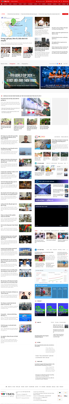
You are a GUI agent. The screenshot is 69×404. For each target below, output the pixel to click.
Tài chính (52, 322)
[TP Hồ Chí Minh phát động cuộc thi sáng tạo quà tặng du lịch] (25, 185)
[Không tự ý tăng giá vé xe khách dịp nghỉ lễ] (63, 236)
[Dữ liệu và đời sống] (45, 181)
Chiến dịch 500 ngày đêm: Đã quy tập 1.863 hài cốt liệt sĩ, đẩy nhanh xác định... (28, 55)
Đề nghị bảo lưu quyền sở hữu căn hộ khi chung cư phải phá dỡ (58, 331)
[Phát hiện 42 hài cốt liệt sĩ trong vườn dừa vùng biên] (6, 121)
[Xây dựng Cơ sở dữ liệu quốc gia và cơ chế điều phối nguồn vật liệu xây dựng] (66, 191)
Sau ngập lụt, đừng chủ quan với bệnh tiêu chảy (9, 337)
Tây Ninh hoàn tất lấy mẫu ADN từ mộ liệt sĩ (10, 99)
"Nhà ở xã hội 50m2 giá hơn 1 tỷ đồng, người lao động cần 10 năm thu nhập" (58, 335)
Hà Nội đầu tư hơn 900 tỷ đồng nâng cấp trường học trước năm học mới (9, 270)
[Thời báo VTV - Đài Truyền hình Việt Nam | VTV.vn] (5, 1)
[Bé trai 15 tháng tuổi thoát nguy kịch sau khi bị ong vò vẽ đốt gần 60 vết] (39, 168)
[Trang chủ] (1, 4)
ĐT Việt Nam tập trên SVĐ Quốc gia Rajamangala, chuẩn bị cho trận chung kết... (50, 265)
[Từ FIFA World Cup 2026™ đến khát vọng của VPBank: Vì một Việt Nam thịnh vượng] (22, 77)
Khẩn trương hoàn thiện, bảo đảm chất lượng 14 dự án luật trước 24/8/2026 (60, 48)
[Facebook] (57, 63)
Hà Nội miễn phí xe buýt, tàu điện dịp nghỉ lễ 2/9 (59, 38)
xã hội (13, 386)
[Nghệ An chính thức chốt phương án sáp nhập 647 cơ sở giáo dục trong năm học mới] (25, 163)
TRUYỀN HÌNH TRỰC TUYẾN (41, 206)
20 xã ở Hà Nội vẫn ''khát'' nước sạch (42, 357)
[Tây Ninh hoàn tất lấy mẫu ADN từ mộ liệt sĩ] (35, 107)
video (57, 386)
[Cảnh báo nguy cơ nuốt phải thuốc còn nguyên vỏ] (25, 328)
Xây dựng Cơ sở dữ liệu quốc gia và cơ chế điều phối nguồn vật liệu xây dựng (58, 190)
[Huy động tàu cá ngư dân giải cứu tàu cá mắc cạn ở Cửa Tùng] (25, 151)
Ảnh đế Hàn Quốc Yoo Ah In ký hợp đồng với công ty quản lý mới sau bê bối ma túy (9, 261)
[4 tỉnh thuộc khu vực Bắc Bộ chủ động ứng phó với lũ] (16, 50)
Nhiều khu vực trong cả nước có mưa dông (43, 297)
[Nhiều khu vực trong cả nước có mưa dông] (43, 291)
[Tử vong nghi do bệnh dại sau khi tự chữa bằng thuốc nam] (65, 169)
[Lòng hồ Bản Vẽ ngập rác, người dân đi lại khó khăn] (56, 154)
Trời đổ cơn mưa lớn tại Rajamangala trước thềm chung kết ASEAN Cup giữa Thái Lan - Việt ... (40, 265)
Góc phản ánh (57, 136)
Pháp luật (39, 361)
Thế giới (22, 386)
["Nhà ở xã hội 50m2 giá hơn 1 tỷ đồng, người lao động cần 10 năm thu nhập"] (66, 335)
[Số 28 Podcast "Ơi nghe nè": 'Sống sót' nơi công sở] (63, 309)
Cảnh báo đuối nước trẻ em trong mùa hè (59, 174)
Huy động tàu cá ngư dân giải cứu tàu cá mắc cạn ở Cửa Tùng (9, 149)
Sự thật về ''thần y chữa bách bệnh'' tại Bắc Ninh (44, 355)
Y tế (40, 386)
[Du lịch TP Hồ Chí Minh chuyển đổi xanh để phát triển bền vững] (25, 252)
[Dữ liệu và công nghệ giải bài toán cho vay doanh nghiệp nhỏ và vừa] (66, 195)
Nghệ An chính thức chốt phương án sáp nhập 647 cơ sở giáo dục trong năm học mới (9, 161)
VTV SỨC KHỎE (40, 163)
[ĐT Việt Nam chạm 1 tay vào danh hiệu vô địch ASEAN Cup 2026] (40, 258)
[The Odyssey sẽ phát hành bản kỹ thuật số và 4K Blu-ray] (25, 306)
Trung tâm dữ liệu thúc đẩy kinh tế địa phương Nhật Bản (58, 185)
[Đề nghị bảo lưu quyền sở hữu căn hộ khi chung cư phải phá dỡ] (66, 331)
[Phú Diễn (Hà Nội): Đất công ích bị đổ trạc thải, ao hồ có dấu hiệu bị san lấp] (64, 154)
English (56, 1)
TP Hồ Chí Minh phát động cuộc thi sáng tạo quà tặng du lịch (9, 182)
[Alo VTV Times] (40, 137)
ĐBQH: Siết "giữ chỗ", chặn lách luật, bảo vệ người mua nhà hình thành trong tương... (58, 326)
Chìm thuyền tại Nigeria (51, 240)
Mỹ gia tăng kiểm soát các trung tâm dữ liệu (43, 196)
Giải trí (42, 230)
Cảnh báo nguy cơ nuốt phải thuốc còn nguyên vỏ (8, 326)
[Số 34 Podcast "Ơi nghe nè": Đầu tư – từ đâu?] (51, 309)
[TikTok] (61, 63)
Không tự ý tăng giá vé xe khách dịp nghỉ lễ (63, 241)
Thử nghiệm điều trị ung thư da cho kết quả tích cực (59, 43)
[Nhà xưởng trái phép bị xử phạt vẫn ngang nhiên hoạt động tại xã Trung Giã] (43, 144)
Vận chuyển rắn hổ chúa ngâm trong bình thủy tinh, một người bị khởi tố (9, 193)
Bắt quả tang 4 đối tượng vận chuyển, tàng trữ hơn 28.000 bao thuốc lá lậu (9, 281)
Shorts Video (4, 63)
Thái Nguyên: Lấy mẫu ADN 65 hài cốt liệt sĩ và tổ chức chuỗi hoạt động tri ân (10, 112)
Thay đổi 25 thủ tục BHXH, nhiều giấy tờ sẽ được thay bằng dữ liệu (60, 28)
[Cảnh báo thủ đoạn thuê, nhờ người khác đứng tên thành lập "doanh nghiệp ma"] (25, 239)
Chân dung (60, 249)
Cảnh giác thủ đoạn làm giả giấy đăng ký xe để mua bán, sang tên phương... (60, 52)
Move (51, 249)
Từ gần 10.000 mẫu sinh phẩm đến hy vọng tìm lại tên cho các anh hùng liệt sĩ (19, 128)
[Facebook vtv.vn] (59, 1)
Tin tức (48, 249)
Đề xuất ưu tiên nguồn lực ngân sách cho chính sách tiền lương (5, 55)
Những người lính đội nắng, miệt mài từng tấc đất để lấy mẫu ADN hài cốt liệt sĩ (32, 128)
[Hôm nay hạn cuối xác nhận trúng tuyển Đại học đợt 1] (40, 236)
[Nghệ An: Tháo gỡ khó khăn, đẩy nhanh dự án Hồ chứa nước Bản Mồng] (38, 154)
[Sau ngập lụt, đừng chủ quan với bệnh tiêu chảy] (25, 339)
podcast (61, 386)
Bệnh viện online (54, 163)
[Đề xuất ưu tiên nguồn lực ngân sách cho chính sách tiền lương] (5, 50)
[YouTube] (59, 63)
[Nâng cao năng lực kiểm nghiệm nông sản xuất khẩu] (25, 218)
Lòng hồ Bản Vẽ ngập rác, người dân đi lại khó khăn (55, 159)
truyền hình (31, 386)
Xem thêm (65, 63)
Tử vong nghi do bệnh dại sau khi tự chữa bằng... (60, 169)
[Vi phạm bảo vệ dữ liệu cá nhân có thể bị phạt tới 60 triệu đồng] (25, 175)
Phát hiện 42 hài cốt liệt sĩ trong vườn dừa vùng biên (6, 127)
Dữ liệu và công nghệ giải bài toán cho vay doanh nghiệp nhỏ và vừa (58, 195)
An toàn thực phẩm (47, 230)
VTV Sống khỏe (62, 230)
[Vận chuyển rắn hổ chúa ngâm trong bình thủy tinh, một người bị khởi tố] (25, 196)
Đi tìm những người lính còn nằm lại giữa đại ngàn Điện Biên (44, 127)
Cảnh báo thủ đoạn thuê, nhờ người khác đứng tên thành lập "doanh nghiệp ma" (9, 238)
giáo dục (53, 386)
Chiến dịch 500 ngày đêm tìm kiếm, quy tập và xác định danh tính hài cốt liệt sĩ (22, 95)
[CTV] (59, 396)
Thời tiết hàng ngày (42, 285)
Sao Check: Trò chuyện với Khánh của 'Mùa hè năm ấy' (9, 292)
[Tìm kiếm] (62, 1)
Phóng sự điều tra (64, 136)
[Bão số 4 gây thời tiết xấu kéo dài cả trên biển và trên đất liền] (40, 350)
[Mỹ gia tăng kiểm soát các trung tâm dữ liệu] (43, 189)
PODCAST (39, 301)
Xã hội (38, 342)
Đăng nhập (66, 1)
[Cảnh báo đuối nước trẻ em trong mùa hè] (65, 174)
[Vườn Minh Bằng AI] (51, 200)
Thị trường (56, 322)
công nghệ (48, 386)
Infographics (25, 63)
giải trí (36, 386)
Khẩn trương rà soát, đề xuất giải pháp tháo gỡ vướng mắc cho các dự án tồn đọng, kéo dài (42, 49)
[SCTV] (59, 399)
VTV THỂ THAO (40, 249)
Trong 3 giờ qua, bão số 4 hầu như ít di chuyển (14, 40)
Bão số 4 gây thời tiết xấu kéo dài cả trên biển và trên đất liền (44, 346)
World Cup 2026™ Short (55, 230)
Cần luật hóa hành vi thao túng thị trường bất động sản (42, 28)
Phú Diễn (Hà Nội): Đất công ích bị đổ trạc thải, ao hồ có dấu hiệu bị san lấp (64, 159)
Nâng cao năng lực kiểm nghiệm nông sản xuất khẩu (8, 215)
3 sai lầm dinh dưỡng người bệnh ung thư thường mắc (49, 174)
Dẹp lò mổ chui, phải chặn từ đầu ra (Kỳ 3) (47, 159)
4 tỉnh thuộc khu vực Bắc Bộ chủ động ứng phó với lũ (16, 55)
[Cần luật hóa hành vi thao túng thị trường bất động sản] (42, 21)
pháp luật (18, 386)
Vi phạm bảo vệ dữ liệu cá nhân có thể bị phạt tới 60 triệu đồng (9, 172)
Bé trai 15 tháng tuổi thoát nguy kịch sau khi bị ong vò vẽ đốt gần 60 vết (39, 174)
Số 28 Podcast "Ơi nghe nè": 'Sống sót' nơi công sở (63, 313)
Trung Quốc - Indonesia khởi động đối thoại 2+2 (9, 315)
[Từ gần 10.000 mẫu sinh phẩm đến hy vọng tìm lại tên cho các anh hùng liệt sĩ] (19, 121)
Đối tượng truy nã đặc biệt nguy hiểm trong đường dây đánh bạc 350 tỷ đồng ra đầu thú (9, 137)
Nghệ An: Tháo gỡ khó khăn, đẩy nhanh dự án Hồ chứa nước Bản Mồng (38, 159)
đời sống (43, 386)
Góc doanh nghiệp (62, 322)
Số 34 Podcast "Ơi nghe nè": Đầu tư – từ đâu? (51, 312)
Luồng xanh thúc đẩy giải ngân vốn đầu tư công (9, 204)
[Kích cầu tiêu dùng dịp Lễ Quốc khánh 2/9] (25, 228)
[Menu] (67, 4)
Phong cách (55, 249)
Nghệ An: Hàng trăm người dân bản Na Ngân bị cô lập (60, 33)
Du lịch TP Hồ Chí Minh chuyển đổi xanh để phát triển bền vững (9, 249)
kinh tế (26, 386)
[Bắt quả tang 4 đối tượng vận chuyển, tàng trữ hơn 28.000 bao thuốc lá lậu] (25, 284)
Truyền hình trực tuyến (41, 1)
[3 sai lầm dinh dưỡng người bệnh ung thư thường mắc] (50, 168)
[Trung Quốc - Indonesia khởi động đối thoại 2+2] (25, 317)
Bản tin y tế (48, 163)
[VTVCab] (65, 396)
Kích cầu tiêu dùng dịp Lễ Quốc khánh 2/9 (9, 225)
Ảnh (18, 63)
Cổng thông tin (49, 1)
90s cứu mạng (60, 163)
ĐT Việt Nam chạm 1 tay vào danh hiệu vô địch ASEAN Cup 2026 (44, 253)
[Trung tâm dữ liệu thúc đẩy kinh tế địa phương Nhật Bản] (66, 186)
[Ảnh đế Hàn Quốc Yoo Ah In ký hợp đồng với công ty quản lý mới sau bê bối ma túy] (25, 263)
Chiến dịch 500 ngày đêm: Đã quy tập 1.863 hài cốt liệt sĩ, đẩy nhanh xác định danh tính (10, 109)
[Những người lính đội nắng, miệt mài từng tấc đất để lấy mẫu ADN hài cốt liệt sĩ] (32, 121)
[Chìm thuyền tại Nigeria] (51, 236)
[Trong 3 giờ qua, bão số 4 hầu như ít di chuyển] (17, 27)
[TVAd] (65, 392)
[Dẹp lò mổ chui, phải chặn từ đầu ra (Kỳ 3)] (47, 154)
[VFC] (59, 392)
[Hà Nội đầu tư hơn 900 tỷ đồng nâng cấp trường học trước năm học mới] (25, 273)
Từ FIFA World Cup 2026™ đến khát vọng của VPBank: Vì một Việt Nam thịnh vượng (21, 86)
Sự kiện (64, 249)
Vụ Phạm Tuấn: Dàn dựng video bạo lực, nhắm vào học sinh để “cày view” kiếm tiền (44, 378)
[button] (66, 163)
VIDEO (36, 230)
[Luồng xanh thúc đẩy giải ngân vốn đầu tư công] (25, 207)
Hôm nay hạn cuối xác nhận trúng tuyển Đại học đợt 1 (40, 241)
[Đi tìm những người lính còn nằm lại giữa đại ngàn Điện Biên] (45, 121)
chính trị (9, 386)
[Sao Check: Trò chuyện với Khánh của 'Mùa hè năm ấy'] (25, 295)
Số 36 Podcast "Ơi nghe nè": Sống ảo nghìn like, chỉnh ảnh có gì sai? (40, 312)
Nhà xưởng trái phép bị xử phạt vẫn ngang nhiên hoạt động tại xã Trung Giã (60, 141)
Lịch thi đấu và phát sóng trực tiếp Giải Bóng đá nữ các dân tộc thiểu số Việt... (62, 253)
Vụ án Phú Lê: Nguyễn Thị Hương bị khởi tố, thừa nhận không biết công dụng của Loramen (44, 365)
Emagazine (12, 63)
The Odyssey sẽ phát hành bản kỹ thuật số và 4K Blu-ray (8, 303)
